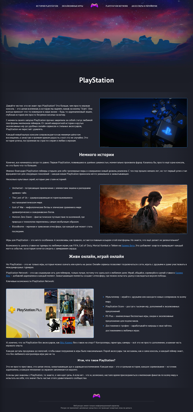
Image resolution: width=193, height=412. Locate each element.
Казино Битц (128, 245)
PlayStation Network (117, 6)
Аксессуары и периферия (144, 6)
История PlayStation (47, 6)
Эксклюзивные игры (72, 6)
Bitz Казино (66, 342)
